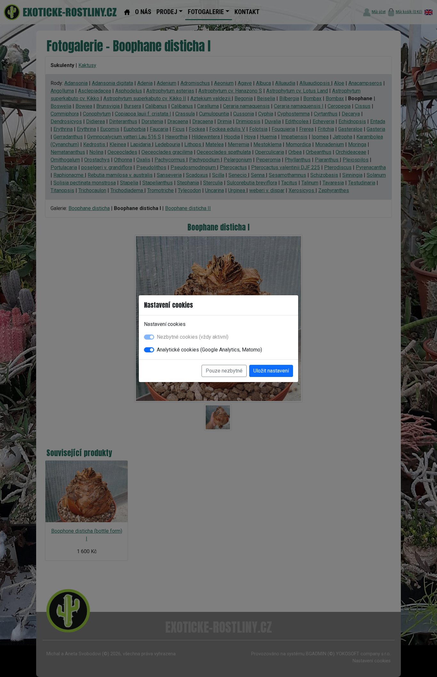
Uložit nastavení (271, 371)
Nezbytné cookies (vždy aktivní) (192, 337)
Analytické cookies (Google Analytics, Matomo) (209, 350)
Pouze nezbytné (224, 371)
